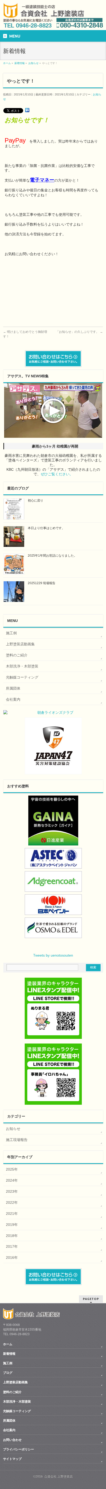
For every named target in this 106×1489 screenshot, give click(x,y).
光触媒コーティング (22, 677)
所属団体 (13, 688)
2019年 (12, 1225)
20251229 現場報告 (41, 583)
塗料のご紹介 (17, 655)
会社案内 (13, 699)
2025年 (12, 1169)
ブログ (7, 1373)
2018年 (12, 1236)
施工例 (11, 633)
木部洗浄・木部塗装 (22, 666)
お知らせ (13, 1129)
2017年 (12, 1246)
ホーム (7, 1344)
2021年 (12, 1213)
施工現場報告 (17, 1140)
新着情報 (9, 1354)
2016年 (12, 1257)
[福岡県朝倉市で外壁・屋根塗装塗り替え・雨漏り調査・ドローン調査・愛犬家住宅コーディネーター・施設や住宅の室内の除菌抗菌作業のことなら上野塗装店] (43, 14)
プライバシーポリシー (18, 1449)
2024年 (12, 1180)
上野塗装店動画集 (20, 644)
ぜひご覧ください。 (57, 474)
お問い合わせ (12, 1440)
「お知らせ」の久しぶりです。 (79, 332)
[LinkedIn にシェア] (27, 110)
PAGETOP (91, 1298)
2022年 (12, 1202)
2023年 (12, 1191)
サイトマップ (12, 1459)
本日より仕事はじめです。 (46, 528)
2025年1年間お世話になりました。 (52, 555)
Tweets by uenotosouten (53, 955)
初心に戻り (35, 500)
